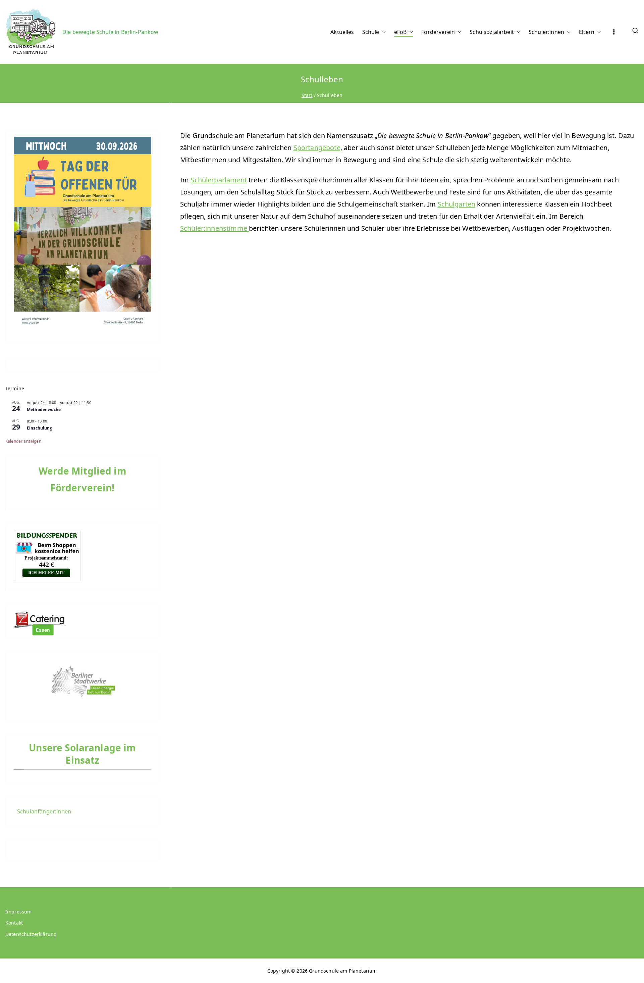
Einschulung (40, 428)
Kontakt (14, 923)
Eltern (586, 32)
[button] (382, 32)
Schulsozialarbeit (492, 32)
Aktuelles (342, 32)
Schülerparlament (219, 179)
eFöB (400, 32)
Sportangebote (316, 147)
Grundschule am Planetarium (343, 971)
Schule (370, 32)
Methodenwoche (44, 409)
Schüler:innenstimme (214, 228)
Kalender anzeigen (23, 441)
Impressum (18, 911)
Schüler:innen (546, 32)
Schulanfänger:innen (44, 811)
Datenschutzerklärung (31, 934)
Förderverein (438, 32)
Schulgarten (457, 204)
